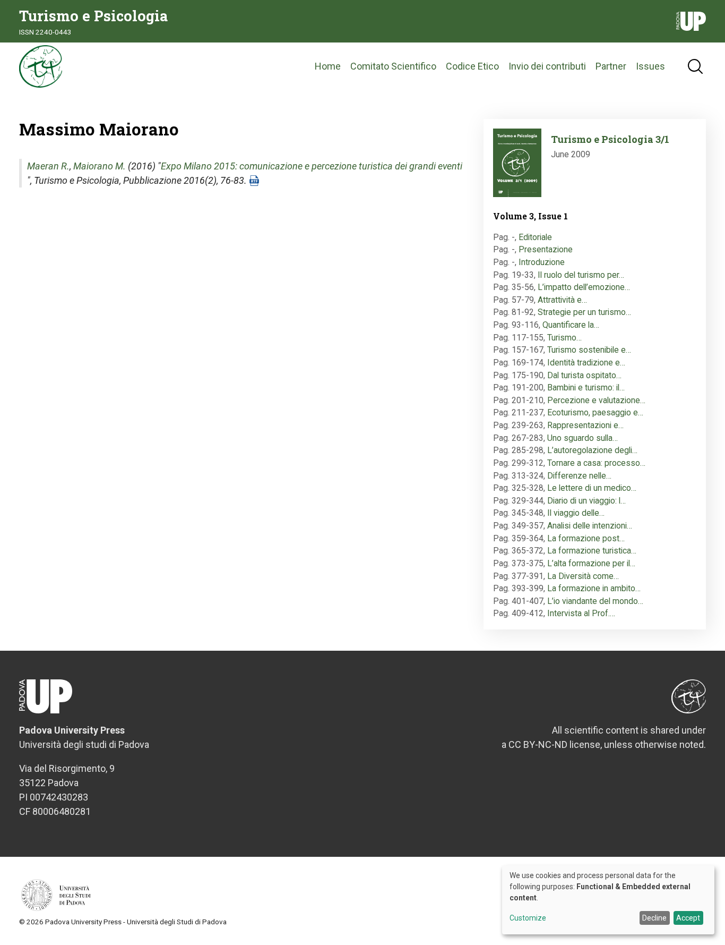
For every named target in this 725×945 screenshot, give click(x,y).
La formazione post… (586, 538)
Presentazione (546, 249)
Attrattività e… (562, 300)
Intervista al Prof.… (581, 613)
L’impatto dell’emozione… (584, 287)
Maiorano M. (99, 166)
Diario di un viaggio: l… (586, 501)
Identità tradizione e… (586, 362)
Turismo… (564, 338)
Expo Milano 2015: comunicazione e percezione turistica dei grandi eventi (311, 166)
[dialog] (608, 899)
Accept (688, 918)
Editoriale (535, 237)
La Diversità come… (583, 576)
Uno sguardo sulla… (582, 438)
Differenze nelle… (579, 476)
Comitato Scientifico (393, 66)
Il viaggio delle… (576, 513)
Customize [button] (528, 918)
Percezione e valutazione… (596, 400)
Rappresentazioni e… (585, 425)
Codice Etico (472, 66)
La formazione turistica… (591, 551)
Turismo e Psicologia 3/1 (610, 139)
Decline (654, 918)
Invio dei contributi (547, 66)
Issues (650, 66)
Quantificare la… (570, 325)
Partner (610, 66)
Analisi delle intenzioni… (589, 526)
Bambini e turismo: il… (586, 387)
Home (328, 66)
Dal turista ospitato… (584, 375)
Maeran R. (48, 166)
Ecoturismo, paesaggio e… (595, 412)
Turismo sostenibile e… (589, 350)
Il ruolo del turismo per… (581, 275)
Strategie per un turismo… (584, 312)
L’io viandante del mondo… (595, 601)
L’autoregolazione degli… (592, 450)
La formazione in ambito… (594, 588)
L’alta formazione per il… (591, 563)
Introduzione (542, 262)
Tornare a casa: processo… (596, 463)
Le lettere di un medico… (591, 488)
